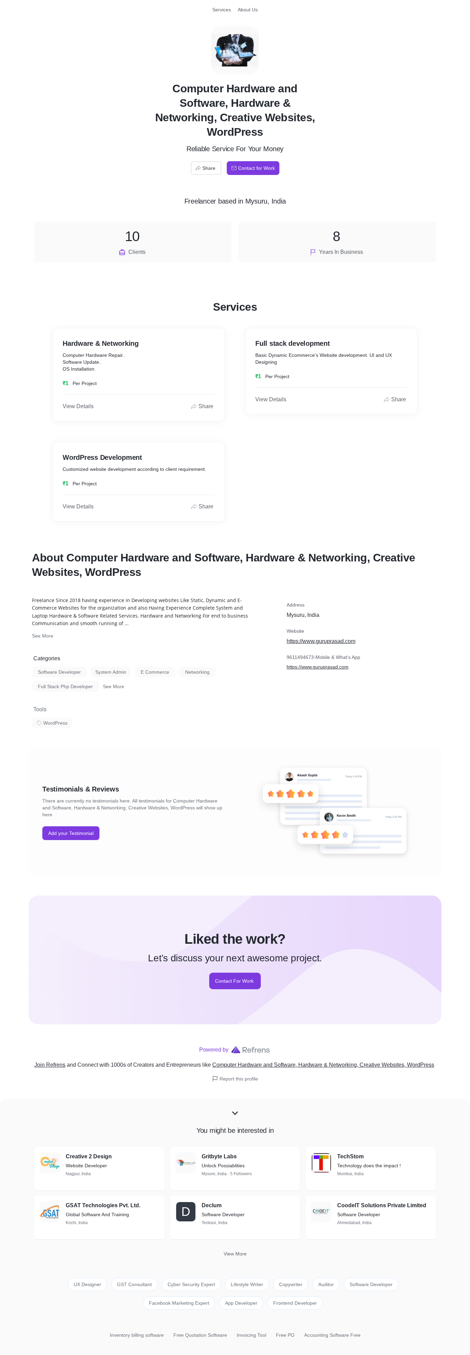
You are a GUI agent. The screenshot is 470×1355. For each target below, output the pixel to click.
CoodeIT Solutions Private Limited (381, 1205)
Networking (197, 672)
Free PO (285, 1335)
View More (235, 1253)
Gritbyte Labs (219, 1156)
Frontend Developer (295, 1303)
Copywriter (290, 1284)
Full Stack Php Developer (65, 686)
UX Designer (87, 1284)
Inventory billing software (137, 1335)
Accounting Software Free (332, 1335)
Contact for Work (256, 168)
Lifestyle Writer (247, 1284)
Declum (212, 1205)
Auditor (326, 1284)
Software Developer (59, 672)
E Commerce (155, 672)
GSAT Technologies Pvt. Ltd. (103, 1205)
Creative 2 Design (89, 1156)
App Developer (241, 1303)
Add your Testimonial (71, 833)
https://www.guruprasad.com (321, 641)
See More (42, 636)
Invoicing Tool (251, 1335)
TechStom (350, 1156)
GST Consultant (134, 1284)
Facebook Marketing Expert (179, 1303)
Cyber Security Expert (191, 1284)
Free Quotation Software (200, 1335)
